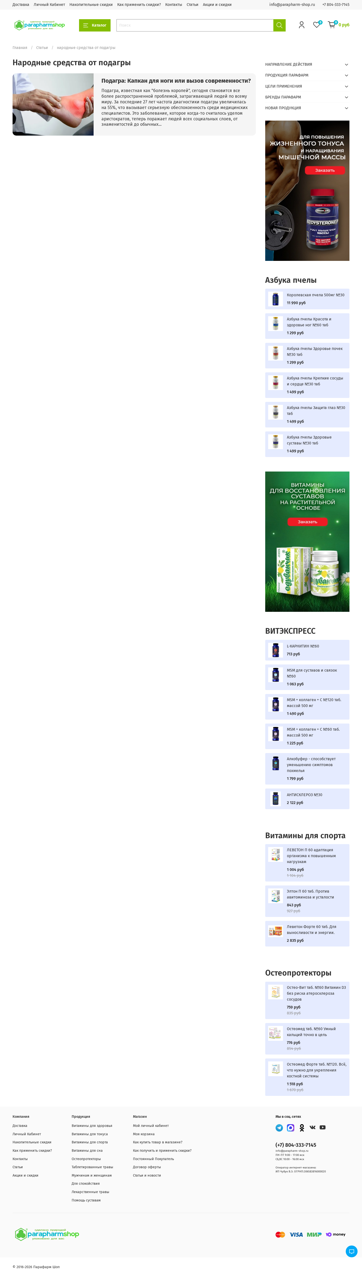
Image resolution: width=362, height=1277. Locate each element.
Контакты (173, 4)
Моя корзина (144, 1134)
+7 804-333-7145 (335, 4)
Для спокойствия (86, 1184)
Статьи (192, 4)
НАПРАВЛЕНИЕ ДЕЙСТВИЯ (288, 64)
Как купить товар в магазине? (157, 1142)
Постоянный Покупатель (153, 1159)
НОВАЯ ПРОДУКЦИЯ (283, 108)
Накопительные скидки (91, 4)
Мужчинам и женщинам (92, 1175)
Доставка (21, 4)
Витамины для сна (87, 1151)
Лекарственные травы (90, 1192)
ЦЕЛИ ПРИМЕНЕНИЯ (283, 86)
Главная (20, 47)
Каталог (99, 25)
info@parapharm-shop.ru (292, 4)
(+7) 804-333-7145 (296, 1145)
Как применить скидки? (139, 4)
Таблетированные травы (92, 1167)
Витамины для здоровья (92, 1126)
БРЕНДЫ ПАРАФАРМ (283, 97)
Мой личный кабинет (151, 1126)
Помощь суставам (86, 1200)
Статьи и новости (147, 1175)
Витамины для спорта (90, 1142)
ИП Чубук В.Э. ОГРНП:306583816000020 (301, 1171)
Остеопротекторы (86, 1159)
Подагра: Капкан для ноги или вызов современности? (176, 80)
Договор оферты (147, 1167)
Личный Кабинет (49, 4)
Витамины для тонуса (90, 1134)
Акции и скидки (217, 4)
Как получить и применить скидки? (162, 1151)
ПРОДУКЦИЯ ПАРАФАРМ (286, 75)
